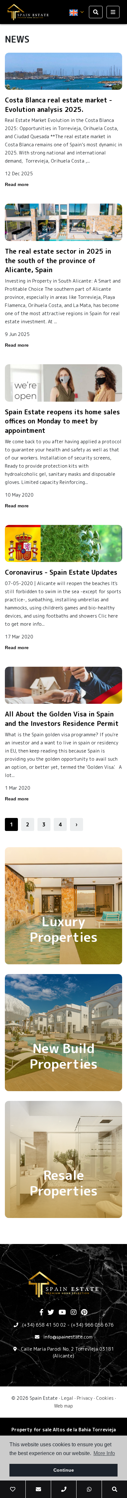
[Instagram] (74, 1312)
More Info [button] (104, 1453)
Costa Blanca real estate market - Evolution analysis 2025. (58, 104)
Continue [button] (63, 1470)
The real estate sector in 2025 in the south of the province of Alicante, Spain (58, 260)
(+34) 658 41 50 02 (44, 1325)
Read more (17, 184)
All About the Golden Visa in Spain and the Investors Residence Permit (62, 718)
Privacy (84, 1398)
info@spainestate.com (67, 1337)
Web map (63, 1406)
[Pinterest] (84, 1312)
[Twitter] (51, 1312)
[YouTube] (62, 1312)
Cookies (105, 1398)
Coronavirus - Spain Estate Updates (61, 572)
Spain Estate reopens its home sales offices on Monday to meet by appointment (62, 421)
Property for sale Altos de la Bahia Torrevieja (63, 1429)
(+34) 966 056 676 (92, 1325)
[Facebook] (41, 1312)
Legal (67, 1398)
